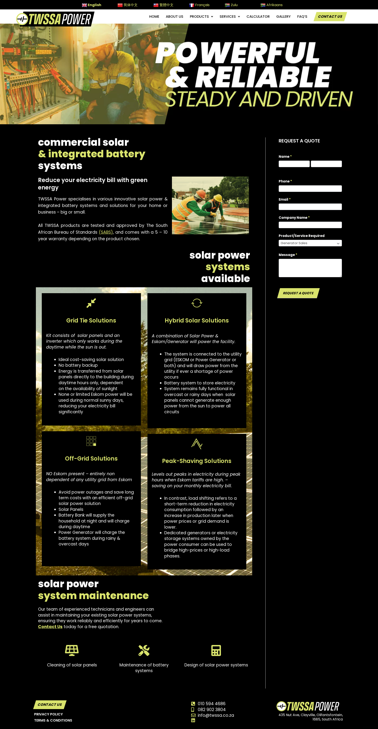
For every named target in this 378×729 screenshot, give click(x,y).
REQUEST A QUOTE (298, 293)
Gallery (283, 16)
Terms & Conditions (53, 720)
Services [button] (228, 16)
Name (285, 156)
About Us (174, 16)
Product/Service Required (302, 235)
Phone (285, 181)
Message (288, 254)
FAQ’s (302, 16)
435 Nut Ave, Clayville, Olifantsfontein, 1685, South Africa (310, 717)
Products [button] (199, 16)
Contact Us (330, 16)
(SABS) (106, 232)
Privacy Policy (48, 714)
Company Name (294, 217)
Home (154, 16)
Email (285, 199)
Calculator (258, 16)
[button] (201, 17)
